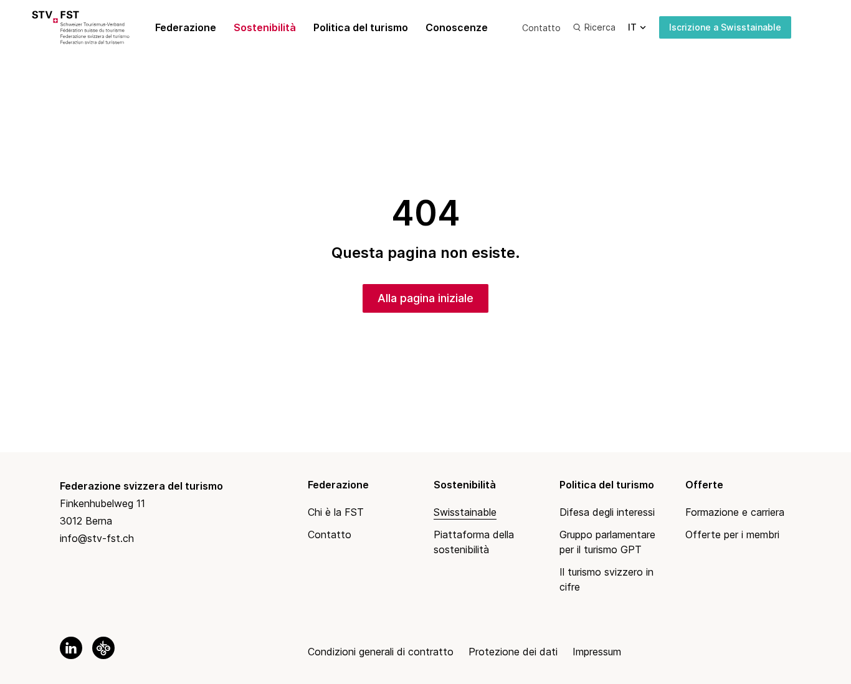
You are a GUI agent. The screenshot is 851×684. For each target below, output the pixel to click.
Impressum (597, 651)
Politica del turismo (360, 27)
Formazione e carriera (734, 512)
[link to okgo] (103, 648)
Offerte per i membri (732, 534)
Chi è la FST (336, 512)
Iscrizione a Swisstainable (725, 27)
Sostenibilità (265, 27)
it (632, 27)
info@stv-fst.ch (97, 538)
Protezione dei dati (513, 651)
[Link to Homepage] (95, 27)
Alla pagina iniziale (425, 298)
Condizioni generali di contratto (381, 651)
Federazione (185, 27)
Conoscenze (457, 27)
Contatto (541, 27)
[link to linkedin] (71, 648)
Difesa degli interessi (607, 512)
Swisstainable (465, 512)
